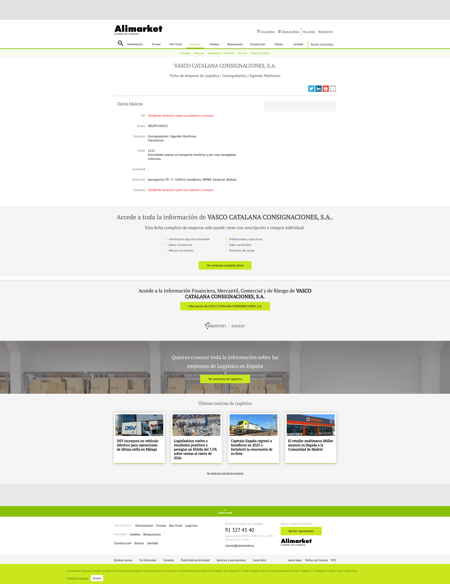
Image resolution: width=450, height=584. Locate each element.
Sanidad (298, 44)
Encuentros (268, 31)
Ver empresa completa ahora (225, 265)
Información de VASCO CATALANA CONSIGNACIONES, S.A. (225, 306)
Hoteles (214, 44)
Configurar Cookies (77, 578)
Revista (242, 53)
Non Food (176, 44)
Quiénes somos (123, 560)
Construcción (257, 44)
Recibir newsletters (322, 44)
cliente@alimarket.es (239, 546)
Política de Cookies (316, 560)
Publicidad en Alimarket (195, 560)
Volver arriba (225, 513)
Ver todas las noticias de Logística (225, 473)
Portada (185, 53)
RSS (333, 560)
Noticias (199, 53)
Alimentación (135, 44)
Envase (156, 44)
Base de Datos (290, 31)
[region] (225, 574)
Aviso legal (295, 560)
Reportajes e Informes (221, 53)
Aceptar (97, 578)
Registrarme (325, 31)
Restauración (235, 44)
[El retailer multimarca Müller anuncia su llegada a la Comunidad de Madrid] (310, 438)
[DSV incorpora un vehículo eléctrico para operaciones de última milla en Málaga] (139, 438)
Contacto (168, 560)
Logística (195, 44)
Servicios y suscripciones (231, 560)
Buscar (120, 43)
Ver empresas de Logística (225, 379)
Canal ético (259, 560)
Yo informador (147, 560)
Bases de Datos (260, 53)
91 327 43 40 (239, 529)
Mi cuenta (309, 31)
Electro (279, 44)
